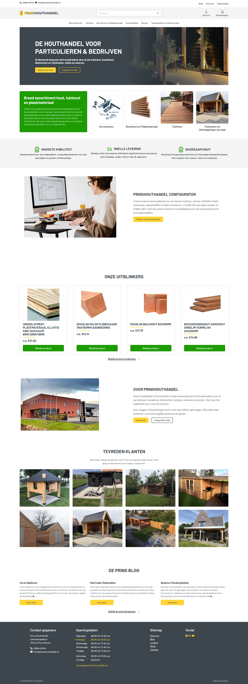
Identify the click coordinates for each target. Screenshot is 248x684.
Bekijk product (43, 348)
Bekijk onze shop (45, 70)
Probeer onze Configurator (148, 219)
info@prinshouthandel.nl (49, 2)
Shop (153, 646)
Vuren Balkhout (28, 582)
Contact (154, 649)
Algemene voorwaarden (220, 681)
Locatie (154, 642)
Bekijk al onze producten (122, 358)
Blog (201, 3)
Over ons (210, 3)
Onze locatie (222, 3)
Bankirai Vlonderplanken (175, 582)
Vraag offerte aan (70, 70)
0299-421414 (28, 2)
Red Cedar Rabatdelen (103, 582)
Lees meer (141, 420)
